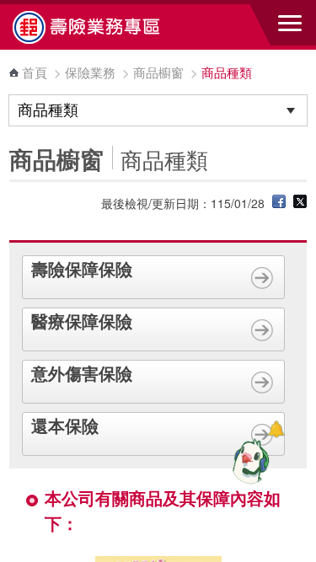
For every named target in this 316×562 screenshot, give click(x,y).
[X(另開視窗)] (300, 203)
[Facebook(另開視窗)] (279, 203)
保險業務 (90, 72)
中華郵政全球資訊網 (105, 27)
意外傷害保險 (81, 373)
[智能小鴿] (249, 461)
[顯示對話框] (276, 429)
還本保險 (65, 425)
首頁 (34, 72)
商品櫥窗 (158, 72)
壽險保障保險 (81, 268)
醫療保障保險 (81, 320)
